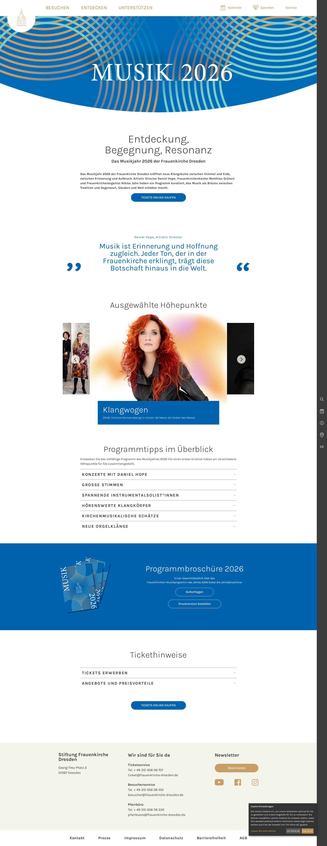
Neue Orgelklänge (105, 526)
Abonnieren (236, 768)
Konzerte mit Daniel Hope (115, 474)
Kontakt (77, 838)
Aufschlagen (194, 592)
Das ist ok (307, 831)
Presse (104, 838)
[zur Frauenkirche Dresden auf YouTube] (219, 782)
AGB (243, 838)
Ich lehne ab (293, 831)
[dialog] (283, 819)
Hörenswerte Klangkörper (116, 505)
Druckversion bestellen (194, 604)
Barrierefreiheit (211, 838)
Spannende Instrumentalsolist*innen (130, 495)
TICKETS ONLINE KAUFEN (158, 197)
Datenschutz (171, 838)
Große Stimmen (102, 484)
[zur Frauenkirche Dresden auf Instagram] (255, 782)
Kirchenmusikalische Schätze (120, 516)
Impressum (135, 838)
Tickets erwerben (105, 673)
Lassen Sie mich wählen (263, 831)
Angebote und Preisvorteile (118, 683)
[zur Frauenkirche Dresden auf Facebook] (238, 782)
